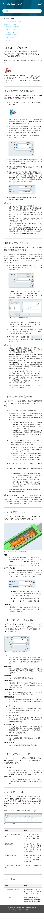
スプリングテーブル (9, 37)
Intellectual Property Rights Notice (16, 910)
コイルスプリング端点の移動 (12, 27)
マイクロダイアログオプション (12, 32)
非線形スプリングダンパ (10, 24)
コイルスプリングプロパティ (12, 35)
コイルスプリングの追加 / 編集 (12, 21)
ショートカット (8, 40)
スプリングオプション (10, 29)
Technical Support (32, 910)
